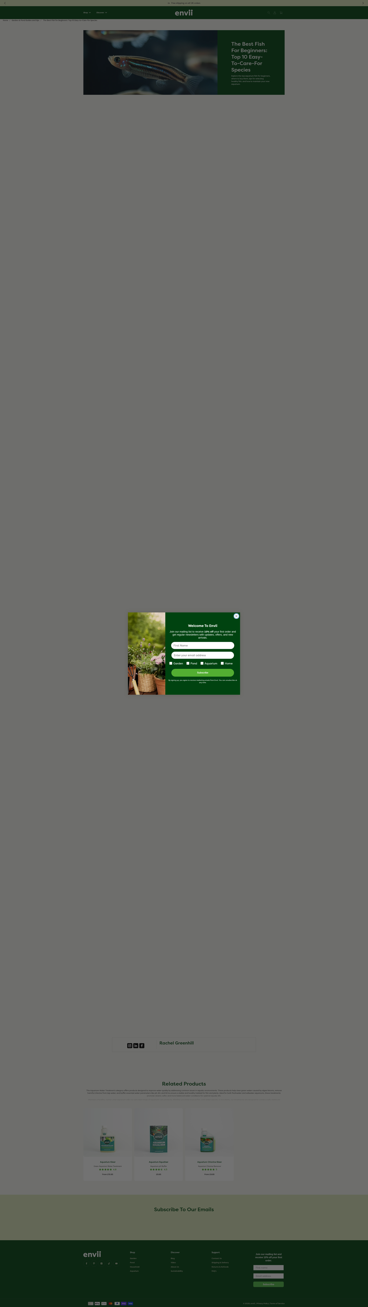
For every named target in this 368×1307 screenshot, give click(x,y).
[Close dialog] (236, 616)
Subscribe (202, 672)
